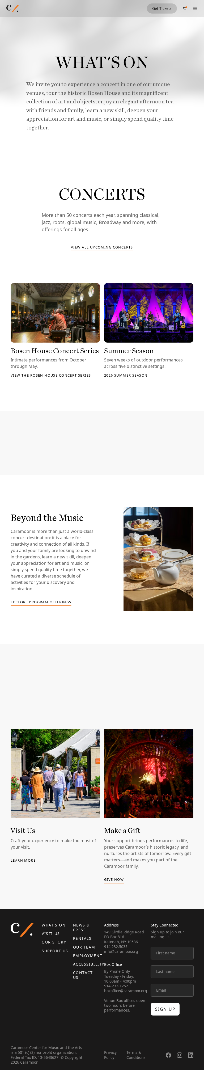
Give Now (114, 880)
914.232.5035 (116, 946)
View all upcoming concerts (102, 248)
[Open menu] (195, 8)
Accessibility (88, 964)
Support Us (55, 950)
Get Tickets (162, 8)
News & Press (81, 927)
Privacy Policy (110, 1055)
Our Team (84, 947)
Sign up (165, 1009)
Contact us (83, 975)
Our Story (54, 942)
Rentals (82, 938)
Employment (87, 955)
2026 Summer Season (125, 376)
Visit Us (51, 933)
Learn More (23, 861)
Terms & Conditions (136, 1055)
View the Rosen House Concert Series (51, 376)
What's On (54, 925)
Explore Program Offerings (41, 602)
